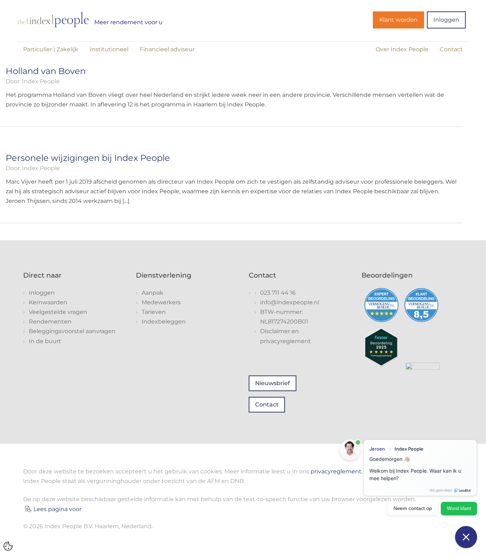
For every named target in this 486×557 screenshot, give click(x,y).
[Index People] (53, 20)
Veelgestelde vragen (58, 312)
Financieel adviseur (167, 49)
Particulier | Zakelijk (50, 49)
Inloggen (446, 19)
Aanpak (152, 292)
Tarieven (154, 312)
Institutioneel (109, 49)
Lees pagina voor (57, 509)
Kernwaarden (48, 302)
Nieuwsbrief (272, 383)
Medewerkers (161, 302)
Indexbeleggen (164, 321)
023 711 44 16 (278, 292)
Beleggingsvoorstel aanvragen (72, 331)
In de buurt (45, 341)
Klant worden (398, 19)
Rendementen (50, 321)
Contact (451, 49)
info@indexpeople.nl (289, 302)
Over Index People (402, 49)
